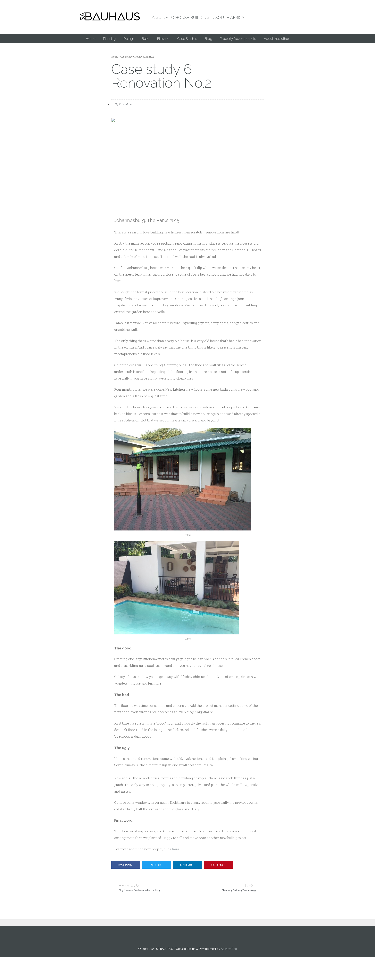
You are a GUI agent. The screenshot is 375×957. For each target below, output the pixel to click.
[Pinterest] (187, 937)
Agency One (229, 948)
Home (90, 39)
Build (145, 39)
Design (128, 39)
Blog (208, 39)
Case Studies (187, 39)
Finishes (163, 39)
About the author (276, 39)
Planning (109, 39)
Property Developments (238, 39)
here (175, 849)
